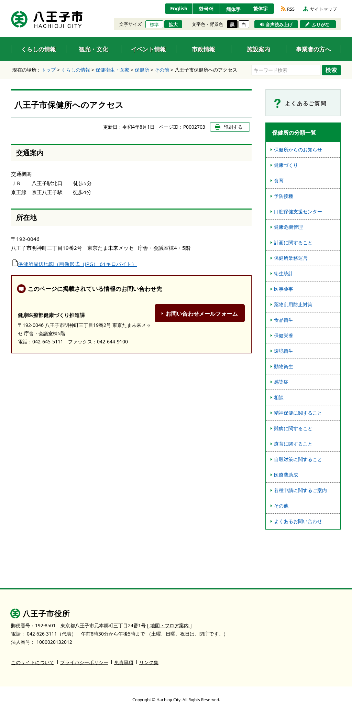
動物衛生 (283, 366)
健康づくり (286, 165)
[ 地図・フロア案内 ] (169, 625)
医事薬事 (283, 289)
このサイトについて (32, 662)
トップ (48, 69)
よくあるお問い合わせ (298, 521)
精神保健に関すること (298, 412)
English (178, 8)
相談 (279, 397)
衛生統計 (283, 273)
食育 (279, 180)
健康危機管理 (288, 227)
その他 (162, 69)
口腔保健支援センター (298, 211)
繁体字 (260, 8)
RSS (291, 9)
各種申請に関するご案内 (300, 490)
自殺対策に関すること (298, 459)
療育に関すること (293, 443)
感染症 (281, 382)
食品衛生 (283, 320)
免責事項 (123, 662)
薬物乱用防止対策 (293, 304)
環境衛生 (283, 351)
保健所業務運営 (291, 258)
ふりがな (321, 24)
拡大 (173, 24)
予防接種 (283, 196)
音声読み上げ (279, 24)
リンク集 (148, 662)
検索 (331, 70)
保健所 (142, 69)
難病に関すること (293, 428)
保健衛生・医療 (112, 69)
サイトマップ (323, 9)
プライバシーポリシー (84, 662)
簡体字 (233, 9)
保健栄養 (283, 335)
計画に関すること (293, 242)
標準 (154, 24)
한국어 (206, 8)
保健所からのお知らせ (298, 149)
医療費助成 (286, 474)
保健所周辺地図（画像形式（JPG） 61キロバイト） (77, 263)
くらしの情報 (75, 69)
